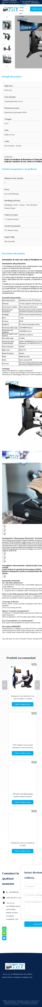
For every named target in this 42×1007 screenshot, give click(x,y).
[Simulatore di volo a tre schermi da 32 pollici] (23, 824)
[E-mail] (7, 940)
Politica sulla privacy (9, 1001)
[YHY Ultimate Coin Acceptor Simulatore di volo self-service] (23, 726)
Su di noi (21, 11)
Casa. (21, 1)
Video (21, 7)
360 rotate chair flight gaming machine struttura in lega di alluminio (23, 796)
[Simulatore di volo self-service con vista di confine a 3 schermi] (23, 677)
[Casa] (10, 9)
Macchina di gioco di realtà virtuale (19, 639)
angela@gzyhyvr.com (13, 897)
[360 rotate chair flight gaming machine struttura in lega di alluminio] (23, 775)
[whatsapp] (7, 930)
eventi (21, 16)
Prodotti (22, 4)
